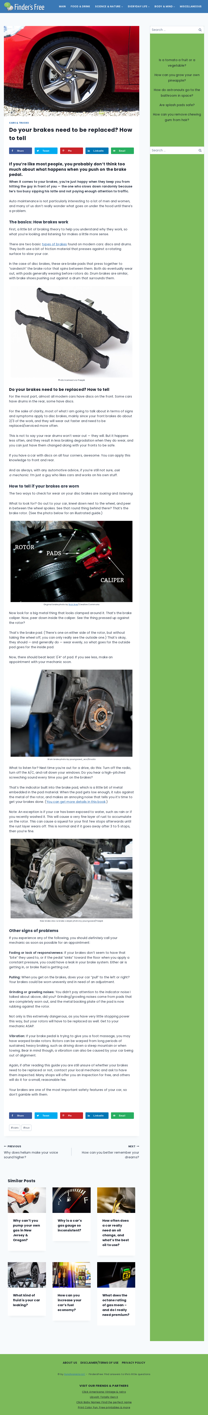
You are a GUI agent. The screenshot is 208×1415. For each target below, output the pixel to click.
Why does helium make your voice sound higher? (31, 1152)
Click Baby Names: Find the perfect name (104, 1402)
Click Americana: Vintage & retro (104, 1392)
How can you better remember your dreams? (110, 1152)
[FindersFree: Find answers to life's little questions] (24, 6)
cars (15, 1127)
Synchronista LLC (74, 1374)
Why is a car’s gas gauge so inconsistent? (70, 1225)
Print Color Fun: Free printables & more (104, 1407)
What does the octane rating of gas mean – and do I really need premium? (116, 1305)
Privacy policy (133, 1363)
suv (26, 1127)
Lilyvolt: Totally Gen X (104, 1397)
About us (70, 1363)
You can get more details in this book (76, 802)
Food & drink (80, 6)
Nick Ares (73, 604)
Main (62, 6)
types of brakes (54, 244)
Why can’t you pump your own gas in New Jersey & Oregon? (26, 1230)
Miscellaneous (191, 6)
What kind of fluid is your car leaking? (26, 1300)
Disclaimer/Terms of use (99, 1363)
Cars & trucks (19, 122)
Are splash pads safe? (177, 105)
